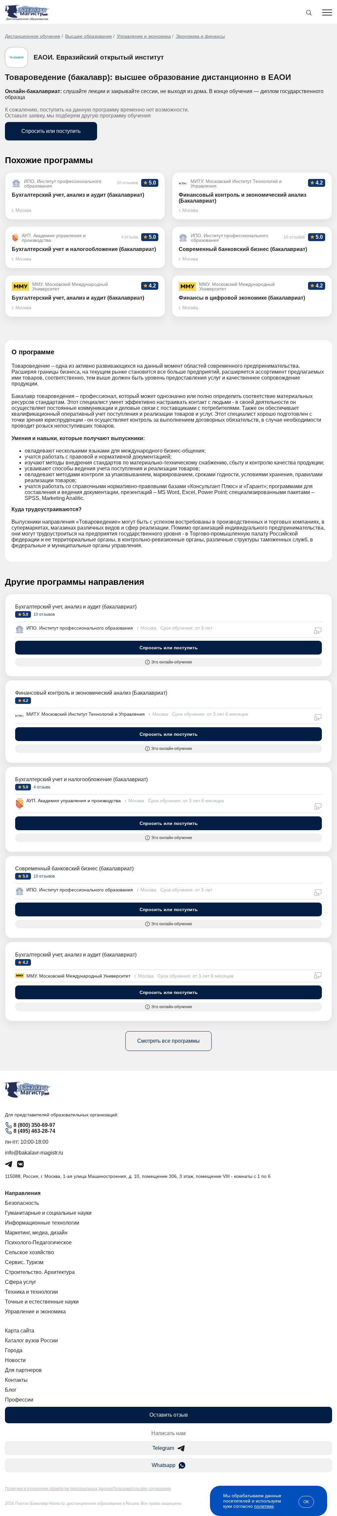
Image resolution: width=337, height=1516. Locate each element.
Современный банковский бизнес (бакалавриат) (74, 868)
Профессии (19, 1400)
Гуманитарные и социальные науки (48, 1213)
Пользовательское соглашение (142, 1488)
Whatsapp (163, 1465)
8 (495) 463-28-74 (34, 1131)
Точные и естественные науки (42, 1302)
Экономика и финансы (200, 36)
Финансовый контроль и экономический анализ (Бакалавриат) (91, 693)
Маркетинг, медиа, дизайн (36, 1232)
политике (264, 1506)
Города (13, 1350)
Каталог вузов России (31, 1340)
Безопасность (22, 1203)
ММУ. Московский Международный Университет (78, 976)
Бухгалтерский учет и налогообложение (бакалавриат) (81, 779)
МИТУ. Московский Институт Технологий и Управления (85, 714)
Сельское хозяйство (29, 1252)
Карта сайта (19, 1330)
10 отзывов (44, 614)
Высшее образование (88, 36)
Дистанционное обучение (32, 36)
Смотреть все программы (168, 1041)
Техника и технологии (31, 1292)
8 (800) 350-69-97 (34, 1125)
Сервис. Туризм (24, 1262)
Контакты (16, 1380)
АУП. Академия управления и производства (73, 800)
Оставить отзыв (168, 1415)
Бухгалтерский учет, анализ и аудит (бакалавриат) (76, 606)
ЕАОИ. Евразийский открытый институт (99, 57)
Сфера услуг (20, 1282)
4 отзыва (41, 787)
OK (306, 1502)
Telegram (163, 1448)
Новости (15, 1360)
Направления (22, 1193)
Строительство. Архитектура (40, 1272)
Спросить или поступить (51, 131)
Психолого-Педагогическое (38, 1242)
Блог (10, 1390)
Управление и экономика (144, 36)
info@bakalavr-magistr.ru (34, 1153)
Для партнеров (23, 1370)
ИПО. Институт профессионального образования (79, 628)
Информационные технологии (42, 1223)
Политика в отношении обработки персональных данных (59, 1488)
